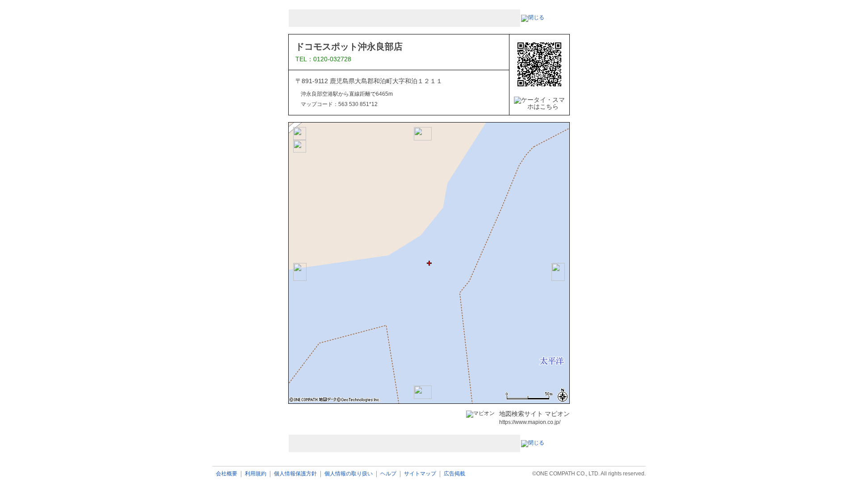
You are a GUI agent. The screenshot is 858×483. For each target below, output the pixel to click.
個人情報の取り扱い (348, 474)
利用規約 (255, 474)
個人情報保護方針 (295, 474)
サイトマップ (420, 474)
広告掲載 (454, 474)
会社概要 (226, 474)
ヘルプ (388, 474)
